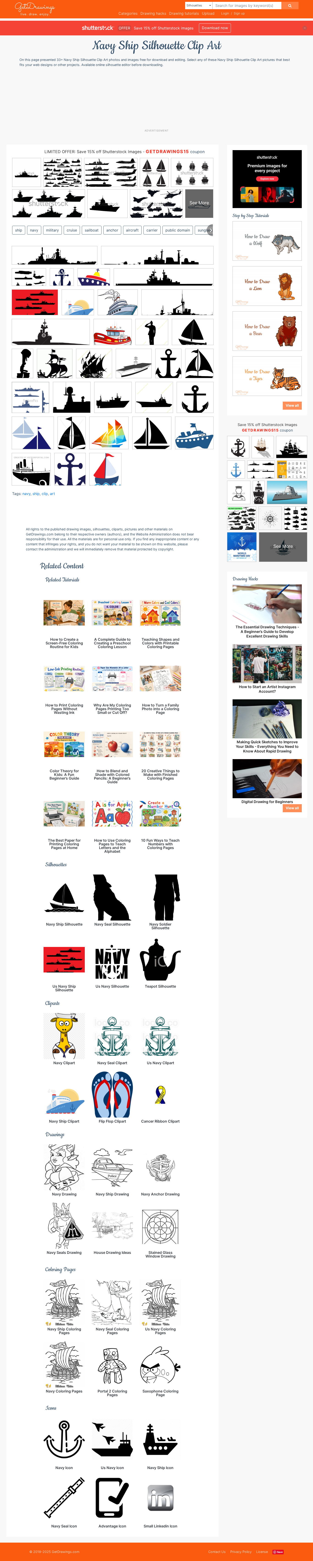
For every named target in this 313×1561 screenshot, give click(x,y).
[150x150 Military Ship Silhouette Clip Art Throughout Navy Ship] (71, 400)
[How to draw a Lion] (267, 285)
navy (34, 230)
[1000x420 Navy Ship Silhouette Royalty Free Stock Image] (51, 335)
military (52, 230)
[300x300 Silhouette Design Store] (194, 436)
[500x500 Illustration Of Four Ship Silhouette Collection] (30, 400)
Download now (215, 28)
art (52, 493)
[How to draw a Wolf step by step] (267, 240)
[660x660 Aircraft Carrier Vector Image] (133, 367)
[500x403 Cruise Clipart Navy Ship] (117, 306)
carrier (152, 230)
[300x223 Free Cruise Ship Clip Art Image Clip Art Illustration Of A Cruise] (94, 280)
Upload (208, 13)
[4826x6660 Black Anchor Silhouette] (168, 367)
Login (225, 13)
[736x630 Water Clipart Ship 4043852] (113, 335)
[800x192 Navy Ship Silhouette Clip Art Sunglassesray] (163, 280)
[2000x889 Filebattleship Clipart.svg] (177, 306)
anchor (112, 230)
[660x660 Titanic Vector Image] (31, 472)
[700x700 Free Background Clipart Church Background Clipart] (62, 280)
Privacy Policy (241, 1552)
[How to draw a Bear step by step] (267, 330)
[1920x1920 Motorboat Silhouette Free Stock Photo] (113, 400)
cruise (72, 230)
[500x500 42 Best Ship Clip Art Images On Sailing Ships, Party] (94, 367)
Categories (127, 13)
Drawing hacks (153, 13)
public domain (177, 230)
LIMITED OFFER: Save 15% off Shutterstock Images (93, 151)
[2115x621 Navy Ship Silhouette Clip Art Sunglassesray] (54, 258)
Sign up (239, 13)
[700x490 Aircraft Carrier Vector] (29, 280)
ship (18, 230)
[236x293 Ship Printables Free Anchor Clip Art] (70, 472)
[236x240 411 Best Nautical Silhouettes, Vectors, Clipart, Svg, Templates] (54, 367)
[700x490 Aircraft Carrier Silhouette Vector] (35, 306)
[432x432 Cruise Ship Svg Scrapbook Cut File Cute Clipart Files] (78, 306)
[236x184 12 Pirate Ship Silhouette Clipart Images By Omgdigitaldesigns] (192, 335)
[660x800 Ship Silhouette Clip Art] (105, 472)
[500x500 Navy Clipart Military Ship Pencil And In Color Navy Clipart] (154, 400)
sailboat (92, 230)
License (262, 1552)
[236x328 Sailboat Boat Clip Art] (71, 436)
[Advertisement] (156, 97)
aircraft (132, 230)
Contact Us (217, 1552)
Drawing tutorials (184, 13)
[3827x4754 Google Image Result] (199, 366)
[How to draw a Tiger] (267, 375)
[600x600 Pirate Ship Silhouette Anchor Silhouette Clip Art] (195, 400)
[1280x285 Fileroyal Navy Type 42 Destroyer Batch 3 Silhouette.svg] (157, 258)
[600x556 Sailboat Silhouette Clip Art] (33, 436)
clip (45, 493)
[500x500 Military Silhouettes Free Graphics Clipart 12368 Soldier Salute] (152, 335)
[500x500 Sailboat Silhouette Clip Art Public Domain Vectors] (109, 436)
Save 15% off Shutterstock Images (267, 424)
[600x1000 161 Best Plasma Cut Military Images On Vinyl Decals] (22, 366)
